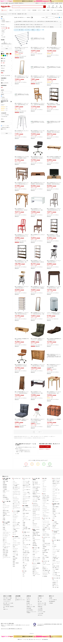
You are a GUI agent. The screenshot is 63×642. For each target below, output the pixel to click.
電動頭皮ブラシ (15, 551)
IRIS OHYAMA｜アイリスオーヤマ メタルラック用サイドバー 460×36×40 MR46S (21, 49)
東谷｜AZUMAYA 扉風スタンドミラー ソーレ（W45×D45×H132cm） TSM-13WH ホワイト (54, 49)
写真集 (24, 567)
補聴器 (14, 556)
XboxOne (34, 511)
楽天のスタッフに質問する (45, 446)
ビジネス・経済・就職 (26, 544)
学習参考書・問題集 (26, 552)
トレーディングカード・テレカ (46, 511)
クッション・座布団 (56, 551)
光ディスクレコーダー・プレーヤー (16, 489)
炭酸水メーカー (5, 549)
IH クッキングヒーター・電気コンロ (6, 547)
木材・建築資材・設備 (46, 570)
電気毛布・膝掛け (6, 510)
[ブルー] (5, 55)
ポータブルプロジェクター (16, 508)
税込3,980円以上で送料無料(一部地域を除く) (16, 3)
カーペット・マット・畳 (56, 564)
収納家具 (54, 560)
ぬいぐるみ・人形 (45, 495)
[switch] (11, 101)
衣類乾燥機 (5, 486)
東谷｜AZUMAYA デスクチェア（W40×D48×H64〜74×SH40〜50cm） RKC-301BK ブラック (37, 158)
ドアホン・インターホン (46, 565)
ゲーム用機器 (15, 531)
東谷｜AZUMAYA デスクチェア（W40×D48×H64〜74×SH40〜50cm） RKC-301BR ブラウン (21, 366)
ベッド (54, 547)
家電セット (11, 10)
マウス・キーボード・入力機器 (16, 529)
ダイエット (34, 566)
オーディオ (14, 482)
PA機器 (24, 509)
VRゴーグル (25, 503)
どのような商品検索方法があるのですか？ (23, 450)
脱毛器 (14, 546)
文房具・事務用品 (55, 506)
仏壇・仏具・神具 (55, 587)
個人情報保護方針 (52, 601)
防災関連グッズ (45, 568)
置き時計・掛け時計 (56, 566)
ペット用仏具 (45, 555)
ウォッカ (44, 488)
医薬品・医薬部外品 (36, 532)
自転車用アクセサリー (56, 483)
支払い (39, 599)
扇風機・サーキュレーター (6, 516)
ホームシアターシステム (16, 495)
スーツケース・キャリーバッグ (56, 534)
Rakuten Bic (5, 7)
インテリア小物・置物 (56, 575)
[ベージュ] (9, 53)
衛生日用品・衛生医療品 (36, 536)
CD (23, 574)
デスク (54, 554)
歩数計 (14, 561)
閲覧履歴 (28, 601)
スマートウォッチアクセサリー (26, 499)
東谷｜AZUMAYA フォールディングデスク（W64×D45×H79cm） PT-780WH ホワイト (21, 105)
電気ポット (5, 539)
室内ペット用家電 (45, 557)
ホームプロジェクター (16, 491)
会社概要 (56, 3)
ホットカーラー (15, 548)
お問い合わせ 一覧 (32, 639)
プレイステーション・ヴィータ (36, 515)
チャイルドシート (45, 533)
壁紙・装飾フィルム (56, 567)
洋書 (23, 562)
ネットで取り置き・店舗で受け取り (8, 607)
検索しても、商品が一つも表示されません (23, 451)
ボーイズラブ (25, 555)
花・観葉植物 (45, 576)
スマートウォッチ (55, 528)
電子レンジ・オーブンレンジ (6, 525)
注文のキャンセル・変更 (42, 603)
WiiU (33, 520)
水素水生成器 (5, 554)
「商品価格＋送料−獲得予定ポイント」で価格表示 (21, 17)
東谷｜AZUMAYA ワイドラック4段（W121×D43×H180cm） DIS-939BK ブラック (21, 262)
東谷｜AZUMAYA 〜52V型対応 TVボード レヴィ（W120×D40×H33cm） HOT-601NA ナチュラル (54, 158)
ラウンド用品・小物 (56, 489)
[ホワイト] (5, 53)
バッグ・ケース (55, 488)
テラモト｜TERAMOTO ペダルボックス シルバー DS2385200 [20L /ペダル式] (54, 314)
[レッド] (10, 53)
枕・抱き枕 (54, 546)
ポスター (24, 568)
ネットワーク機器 (16, 524)
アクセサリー (25, 518)
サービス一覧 (25, 639)
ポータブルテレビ (16, 498)
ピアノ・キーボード (26, 507)
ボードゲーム (45, 508)
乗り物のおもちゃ (45, 498)
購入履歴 (28, 603)
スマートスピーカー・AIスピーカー (16, 506)
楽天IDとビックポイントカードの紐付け (31, 612)
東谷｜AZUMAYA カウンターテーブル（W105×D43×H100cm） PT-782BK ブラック (54, 77)
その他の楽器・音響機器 (26, 529)
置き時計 (54, 526)
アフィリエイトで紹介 (41, 611)
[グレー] (3, 53)
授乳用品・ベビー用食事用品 (46, 530)
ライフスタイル (25, 547)
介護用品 (34, 542)
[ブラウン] (7, 53)
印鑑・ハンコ (55, 508)
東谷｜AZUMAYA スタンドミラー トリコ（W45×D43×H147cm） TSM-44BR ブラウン (38, 314)
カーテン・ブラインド (56, 561)
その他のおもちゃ (45, 515)
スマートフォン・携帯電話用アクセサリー (26, 485)
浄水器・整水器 (5, 552)
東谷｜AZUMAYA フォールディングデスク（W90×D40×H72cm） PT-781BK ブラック (37, 49)
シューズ (54, 486)
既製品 (2, 72)
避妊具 (34, 538)
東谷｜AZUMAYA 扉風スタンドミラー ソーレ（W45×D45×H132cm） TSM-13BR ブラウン (21, 393)
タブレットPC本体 (26, 482)
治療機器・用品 (35, 533)
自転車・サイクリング (56, 480)
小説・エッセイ (25, 554)
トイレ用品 (54, 516)
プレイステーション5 (36, 506)
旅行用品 (54, 537)
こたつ (4, 509)
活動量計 (14, 559)
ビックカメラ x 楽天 (4, 3)
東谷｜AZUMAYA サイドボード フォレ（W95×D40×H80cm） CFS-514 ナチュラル (38, 366)
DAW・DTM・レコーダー (27, 511)
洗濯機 (48, 10)
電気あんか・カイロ (6, 512)
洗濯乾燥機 (5, 484)
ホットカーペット (6, 507)
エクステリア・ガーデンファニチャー (46, 574)
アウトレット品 (55, 580)
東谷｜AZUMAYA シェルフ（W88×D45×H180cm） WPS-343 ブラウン (37, 262)
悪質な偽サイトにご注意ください (16, 628)
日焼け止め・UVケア (36, 559)
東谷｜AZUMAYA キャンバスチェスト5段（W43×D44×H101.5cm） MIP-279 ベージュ (21, 314)
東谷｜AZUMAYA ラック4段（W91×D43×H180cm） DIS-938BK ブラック (54, 236)
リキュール (44, 486)
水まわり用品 (35, 501)
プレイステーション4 (36, 508)
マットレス (54, 544)
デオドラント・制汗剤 (36, 557)
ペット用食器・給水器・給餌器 (46, 550)
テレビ (52, 10)
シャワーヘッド (15, 553)
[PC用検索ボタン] (44, 6)
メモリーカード (15, 500)
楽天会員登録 (60, 10)
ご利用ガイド (37, 3)
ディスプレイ (15, 517)
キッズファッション (46, 521)
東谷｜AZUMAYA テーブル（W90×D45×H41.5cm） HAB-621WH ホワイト (37, 210)
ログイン (55, 10)
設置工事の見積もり (6, 604)
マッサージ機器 (15, 554)
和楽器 (24, 525)
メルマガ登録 (40, 608)
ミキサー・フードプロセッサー (6, 545)
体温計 (14, 566)
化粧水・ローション (36, 551)
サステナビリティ (38, 639)
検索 (7, 48)
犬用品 (44, 541)
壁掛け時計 (54, 525)
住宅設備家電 (5, 497)
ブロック (44, 514)
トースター (5, 530)
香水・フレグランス (36, 560)
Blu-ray (24, 572)
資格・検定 (24, 565)
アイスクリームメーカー (6, 558)
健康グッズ (34, 571)
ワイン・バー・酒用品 (36, 499)
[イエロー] (1, 55)
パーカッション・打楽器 (26, 520)
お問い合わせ (40, 615)
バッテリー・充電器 (26, 492)
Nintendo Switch (35, 505)
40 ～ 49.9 (2, 62)
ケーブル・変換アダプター (26, 490)
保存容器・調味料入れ (36, 487)
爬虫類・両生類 (45, 552)
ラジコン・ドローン (46, 503)
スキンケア (34, 549)
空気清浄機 (34, 10)
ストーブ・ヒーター (6, 505)
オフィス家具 (55, 574)
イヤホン (29, 10)
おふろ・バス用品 (45, 525)
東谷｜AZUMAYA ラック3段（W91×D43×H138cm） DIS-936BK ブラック (54, 105)
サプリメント (55, 495)
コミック (24, 533)
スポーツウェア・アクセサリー (56, 499)
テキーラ (44, 491)
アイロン (4, 492)
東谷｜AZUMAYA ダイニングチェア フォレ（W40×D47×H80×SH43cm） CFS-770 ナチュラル (38, 105)
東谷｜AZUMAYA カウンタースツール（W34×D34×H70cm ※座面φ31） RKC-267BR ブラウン (38, 288)
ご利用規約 (51, 603)
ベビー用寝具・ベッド (46, 527)
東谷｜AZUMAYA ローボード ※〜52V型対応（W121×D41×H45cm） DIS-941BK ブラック (53, 132)
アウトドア (54, 497)
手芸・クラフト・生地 (56, 513)
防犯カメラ (44, 567)
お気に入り (28, 599)
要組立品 (2, 80)
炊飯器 (4, 527)
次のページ (40, 431)
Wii (33, 522)
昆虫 (43, 554)
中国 (1, 87)
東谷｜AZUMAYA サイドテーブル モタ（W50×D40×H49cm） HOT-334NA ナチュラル (54, 393)
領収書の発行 (40, 606)
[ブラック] (1, 53)
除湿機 (4, 519)
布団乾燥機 (5, 487)
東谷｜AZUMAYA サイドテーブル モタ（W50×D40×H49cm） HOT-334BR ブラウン (54, 288)
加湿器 (4, 518)
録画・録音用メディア (16, 487)
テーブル (54, 552)
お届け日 (2, 94)
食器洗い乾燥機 (5, 550)
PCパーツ (14, 532)
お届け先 (2, 90)
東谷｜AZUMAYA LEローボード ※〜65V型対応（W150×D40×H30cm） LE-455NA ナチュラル (54, 184)
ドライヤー (24, 10)
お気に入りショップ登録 (42, 604)
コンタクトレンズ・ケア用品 (36, 540)
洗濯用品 (54, 511)
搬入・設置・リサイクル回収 (8, 603)
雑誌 (23, 549)
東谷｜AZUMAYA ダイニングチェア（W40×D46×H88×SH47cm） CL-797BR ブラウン (54, 210)
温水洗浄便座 (15, 558)
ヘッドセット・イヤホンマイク (26, 494)
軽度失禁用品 (35, 545)
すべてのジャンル (4, 13)
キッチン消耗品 (35, 488)
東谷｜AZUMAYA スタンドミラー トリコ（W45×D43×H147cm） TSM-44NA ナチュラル (22, 77)
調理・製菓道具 (35, 482)
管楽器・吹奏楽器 (26, 513)
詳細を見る (52, 26)
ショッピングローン (6, 601)
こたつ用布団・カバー (56, 572)
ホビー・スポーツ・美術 (26, 541)
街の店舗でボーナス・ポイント (20, 600)
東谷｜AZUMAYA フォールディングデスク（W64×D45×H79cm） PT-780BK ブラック (37, 77)
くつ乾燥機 (5, 489)
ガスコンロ (5, 537)
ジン (43, 483)
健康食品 (34, 569)
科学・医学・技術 (26, 559)
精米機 (4, 529)
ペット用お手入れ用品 (46, 543)
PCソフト (14, 534)
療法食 (44, 558)
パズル (44, 505)
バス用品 (54, 514)
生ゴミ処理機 (5, 555)
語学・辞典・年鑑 (26, 557)
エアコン (39, 10)
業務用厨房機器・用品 (36, 496)
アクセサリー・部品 (16, 502)
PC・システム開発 (26, 560)
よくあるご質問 (43, 3)
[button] (1, 42)
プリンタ (14, 519)
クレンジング (35, 552)
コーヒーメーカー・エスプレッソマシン (6, 533)
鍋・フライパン (35, 481)
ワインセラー (5, 542)
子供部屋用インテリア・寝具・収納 (56, 558)
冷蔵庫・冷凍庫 (5, 481)
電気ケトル (5, 540)
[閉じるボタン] (61, 22)
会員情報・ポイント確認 (31, 606)
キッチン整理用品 (36, 490)
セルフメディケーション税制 (6, 628)
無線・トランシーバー (16, 503)
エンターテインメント (26, 537)
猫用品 (44, 540)
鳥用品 (44, 548)
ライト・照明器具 (6, 499)
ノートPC (14, 514)
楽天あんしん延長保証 (7, 599)
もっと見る (17, 453)
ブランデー (44, 489)
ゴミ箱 (54, 570)
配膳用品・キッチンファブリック (36, 494)
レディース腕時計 (55, 523)
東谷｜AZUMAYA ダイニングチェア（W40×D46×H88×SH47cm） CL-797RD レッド (21, 236)
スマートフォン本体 (26, 481)
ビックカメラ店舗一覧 (50, 3)
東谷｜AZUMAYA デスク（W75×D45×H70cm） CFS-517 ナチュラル (21, 210)
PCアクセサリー (15, 516)
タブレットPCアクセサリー (26, 488)
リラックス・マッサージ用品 (36, 575)
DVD (23, 576)
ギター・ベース (25, 516)
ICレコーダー (15, 497)
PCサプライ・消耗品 (16, 522)
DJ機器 (24, 522)
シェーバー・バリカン (16, 542)
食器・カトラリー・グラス (36, 485)
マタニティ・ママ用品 (46, 524)
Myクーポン (29, 604)
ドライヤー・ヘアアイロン (16, 539)
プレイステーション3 (36, 517)
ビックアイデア (17, 10)
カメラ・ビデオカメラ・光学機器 (16, 485)
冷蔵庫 (44, 10)
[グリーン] (3, 55)
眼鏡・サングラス (55, 501)
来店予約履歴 (29, 608)
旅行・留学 (24, 538)
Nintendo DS (35, 523)
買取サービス (5, 609)
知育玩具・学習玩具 (46, 497)
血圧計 (14, 564)
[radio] (1, 18)
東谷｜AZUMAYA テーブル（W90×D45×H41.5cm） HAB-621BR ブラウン (37, 393)
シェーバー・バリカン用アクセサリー (16, 545)
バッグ (54, 536)
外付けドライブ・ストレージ (16, 526)
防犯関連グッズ (55, 582)
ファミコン (34, 525)
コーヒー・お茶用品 (36, 497)
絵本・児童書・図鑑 (26, 535)
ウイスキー (44, 480)
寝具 (53, 543)
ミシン (4, 494)
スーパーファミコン (36, 527)
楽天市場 (60, 3)
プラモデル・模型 (45, 500)
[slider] (11, 44)
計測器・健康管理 (36, 568)
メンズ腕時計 (55, 522)
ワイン (44, 481)
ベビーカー (44, 531)
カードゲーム (45, 506)
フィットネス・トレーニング (56, 494)
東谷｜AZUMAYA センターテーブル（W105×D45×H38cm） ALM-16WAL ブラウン (37, 132)
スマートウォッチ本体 (26, 496)
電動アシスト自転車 (56, 481)
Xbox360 (34, 513)
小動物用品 (44, 546)
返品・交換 (40, 601)
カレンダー (24, 546)
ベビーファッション (46, 522)
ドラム (24, 514)
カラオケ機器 (25, 527)
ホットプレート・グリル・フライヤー (6, 535)
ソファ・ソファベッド (56, 549)
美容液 (34, 554)
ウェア (54, 491)
